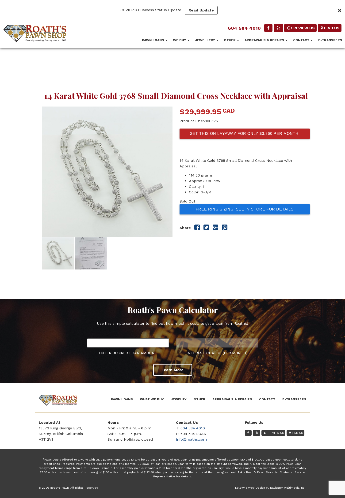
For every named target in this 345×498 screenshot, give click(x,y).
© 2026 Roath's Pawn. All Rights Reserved (68, 487)
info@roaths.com (191, 439)
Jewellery (205, 40)
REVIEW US (304, 28)
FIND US (332, 28)
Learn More (172, 370)
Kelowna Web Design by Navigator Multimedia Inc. (270, 487)
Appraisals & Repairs (265, 40)
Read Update (201, 10)
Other (230, 40)
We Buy (180, 40)
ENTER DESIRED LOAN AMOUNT (128, 353)
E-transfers (330, 40)
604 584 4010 (244, 28)
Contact (301, 40)
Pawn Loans (153, 40)
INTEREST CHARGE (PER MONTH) (217, 353)
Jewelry (179, 399)
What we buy (152, 399)
